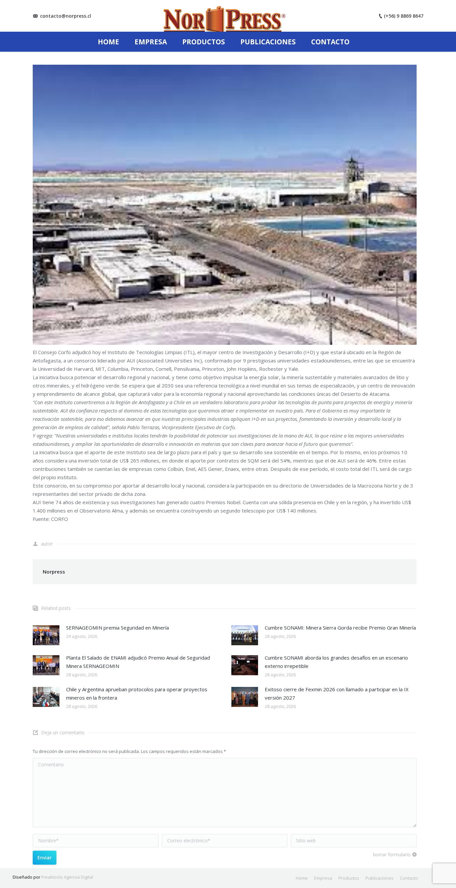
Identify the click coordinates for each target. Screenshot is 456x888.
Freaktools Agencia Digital (67, 877)
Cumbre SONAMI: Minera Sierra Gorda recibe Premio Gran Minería (340, 627)
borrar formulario (392, 854)
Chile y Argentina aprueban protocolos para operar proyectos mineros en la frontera (136, 693)
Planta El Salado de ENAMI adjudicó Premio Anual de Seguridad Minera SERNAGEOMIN (138, 661)
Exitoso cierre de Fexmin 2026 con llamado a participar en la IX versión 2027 (337, 693)
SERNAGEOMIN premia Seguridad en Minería (117, 627)
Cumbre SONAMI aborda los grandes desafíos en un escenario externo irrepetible (336, 661)
